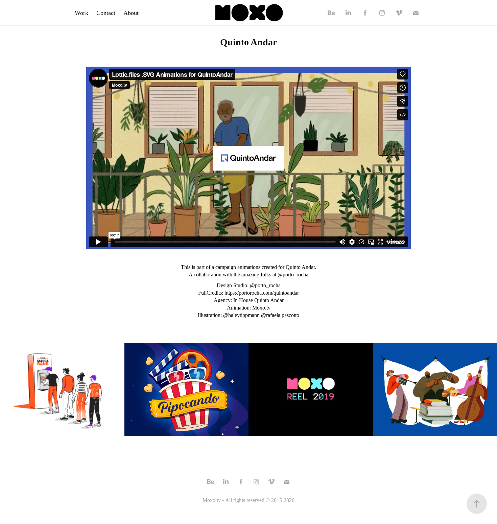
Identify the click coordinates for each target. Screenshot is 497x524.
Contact (105, 12)
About (131, 12)
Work (81, 12)
